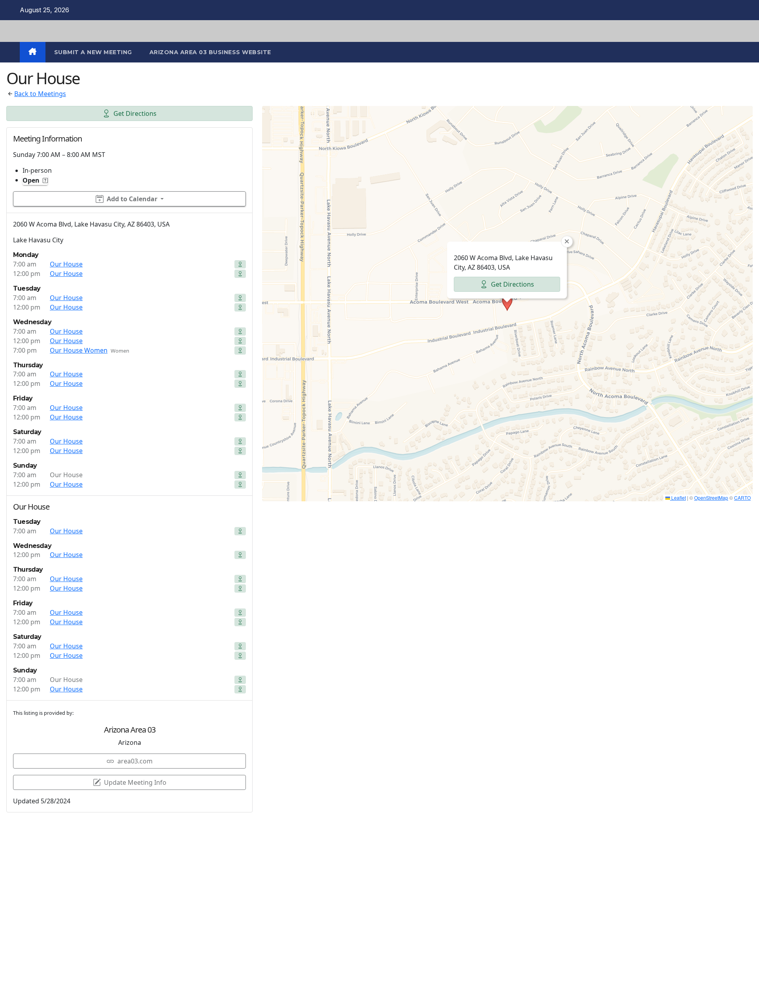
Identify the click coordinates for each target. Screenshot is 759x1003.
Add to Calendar (132, 199)
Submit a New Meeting (93, 52)
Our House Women (79, 350)
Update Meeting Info (135, 782)
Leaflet (678, 497)
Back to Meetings (40, 93)
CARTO (742, 497)
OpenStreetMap (711, 497)
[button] (507, 303)
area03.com (135, 761)
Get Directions (135, 113)
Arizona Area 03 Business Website (210, 52)
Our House (66, 264)
